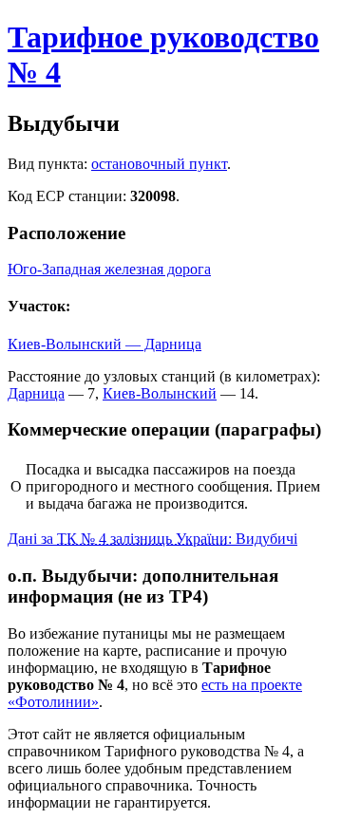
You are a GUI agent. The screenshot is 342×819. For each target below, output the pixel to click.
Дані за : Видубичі (152, 538)
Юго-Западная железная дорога (109, 269)
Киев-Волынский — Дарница (104, 344)
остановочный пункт (159, 164)
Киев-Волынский (160, 393)
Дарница (36, 393)
